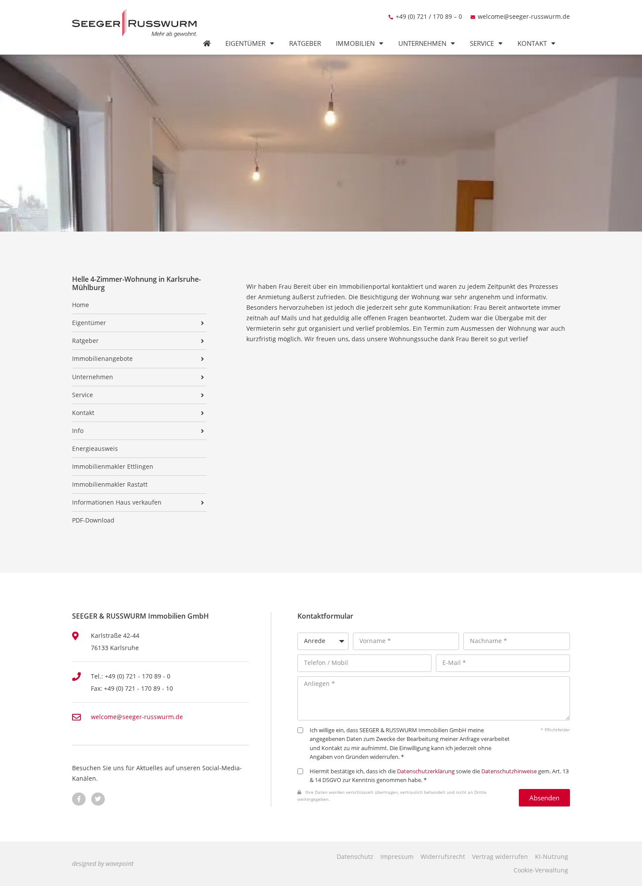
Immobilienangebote (102, 358)
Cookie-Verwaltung (541, 870)
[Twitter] (98, 799)
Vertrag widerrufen (500, 856)
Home (80, 304)
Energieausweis (95, 448)
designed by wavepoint (103, 863)
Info (77, 430)
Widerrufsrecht (443, 856)
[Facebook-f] (79, 799)
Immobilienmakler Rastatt (110, 484)
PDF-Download (93, 520)
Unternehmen (422, 43)
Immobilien (355, 43)
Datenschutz (355, 856)
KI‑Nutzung (551, 856)
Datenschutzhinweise (509, 771)
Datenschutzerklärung (426, 771)
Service (482, 43)
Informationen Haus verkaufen (117, 502)
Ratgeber (305, 43)
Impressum (397, 856)
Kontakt (532, 43)
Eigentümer (245, 43)
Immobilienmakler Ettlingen (112, 466)
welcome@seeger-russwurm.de (524, 16)
